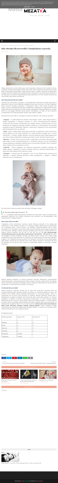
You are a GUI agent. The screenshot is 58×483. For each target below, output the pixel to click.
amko (5, 215)
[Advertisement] (29, 28)
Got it (33, 6)
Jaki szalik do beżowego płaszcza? (46, 380)
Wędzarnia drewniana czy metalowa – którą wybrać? (9, 380)
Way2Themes (27, 481)
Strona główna (4, 45)
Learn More (27, 6)
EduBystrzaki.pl (39, 481)
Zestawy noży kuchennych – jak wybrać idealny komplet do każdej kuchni (28, 380)
